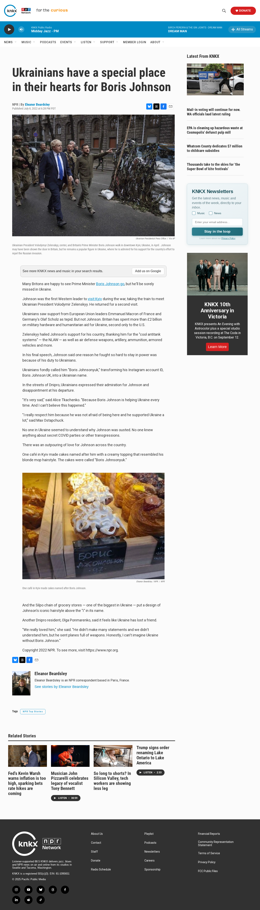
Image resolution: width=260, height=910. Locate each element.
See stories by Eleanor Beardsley (62, 687)
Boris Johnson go (110, 284)
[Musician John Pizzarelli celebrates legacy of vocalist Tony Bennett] (70, 756)
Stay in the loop (217, 231)
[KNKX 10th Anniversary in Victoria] (217, 274)
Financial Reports (209, 833)
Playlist (149, 833)
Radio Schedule (101, 869)
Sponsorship (152, 869)
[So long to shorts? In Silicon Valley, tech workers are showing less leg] (113, 756)
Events (66, 42)
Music (26, 42)
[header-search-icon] (224, 11)
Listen (86, 42)
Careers (149, 860)
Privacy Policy (228, 238)
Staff (94, 851)
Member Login (134, 42)
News (8, 42)
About (155, 42)
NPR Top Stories (33, 711)
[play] (9, 29)
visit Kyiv (95, 299)
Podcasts (48, 42)
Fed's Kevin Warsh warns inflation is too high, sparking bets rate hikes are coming (27, 783)
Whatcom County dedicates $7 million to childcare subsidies (214, 148)
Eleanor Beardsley (37, 104)
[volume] (21, 29)
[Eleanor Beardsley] (21, 683)
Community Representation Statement (216, 843)
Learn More (217, 347)
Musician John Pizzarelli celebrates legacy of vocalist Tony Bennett (69, 781)
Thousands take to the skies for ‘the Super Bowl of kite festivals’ (213, 166)
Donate (245, 10)
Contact (96, 842)
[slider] (27, 29)
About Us (97, 833)
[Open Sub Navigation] (15, 42)
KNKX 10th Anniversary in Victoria (217, 310)
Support (107, 42)
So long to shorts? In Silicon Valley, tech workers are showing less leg (112, 781)
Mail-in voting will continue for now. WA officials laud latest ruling (213, 111)
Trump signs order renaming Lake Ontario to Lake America (152, 755)
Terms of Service (209, 853)
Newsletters (152, 851)
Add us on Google (148, 271)
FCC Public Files (208, 871)
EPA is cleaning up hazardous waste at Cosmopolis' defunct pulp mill (215, 130)
